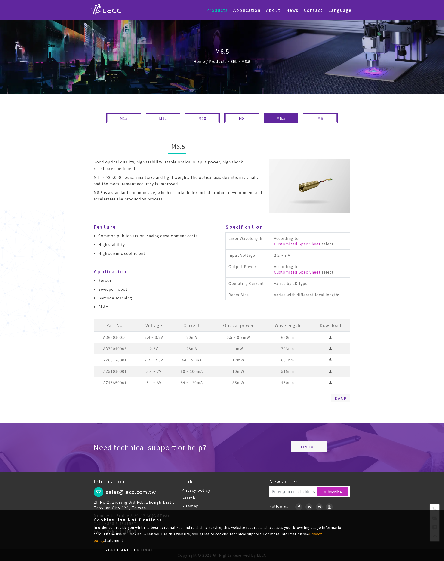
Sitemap (190, 506)
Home (199, 61)
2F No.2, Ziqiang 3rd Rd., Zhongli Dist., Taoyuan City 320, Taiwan (134, 504)
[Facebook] (298, 506)
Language (340, 10)
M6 (320, 118)
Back (341, 398)
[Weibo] (319, 506)
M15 (124, 118)
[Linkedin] (308, 506)
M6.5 (245, 61)
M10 (202, 118)
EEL (234, 61)
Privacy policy (196, 490)
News (292, 10)
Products (217, 10)
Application (247, 10)
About (273, 10)
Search (188, 498)
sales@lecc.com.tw (131, 491)
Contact (313, 10)
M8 (241, 118)
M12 (163, 118)
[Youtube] (329, 506)
